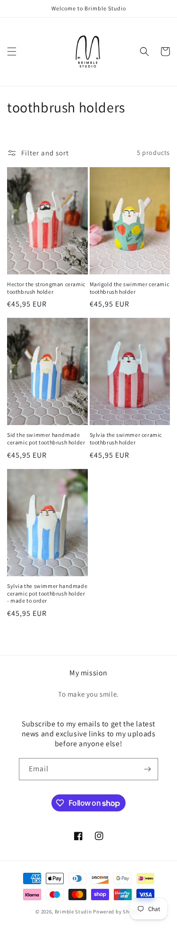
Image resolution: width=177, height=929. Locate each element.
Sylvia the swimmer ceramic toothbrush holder (126, 438)
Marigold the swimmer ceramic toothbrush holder (129, 288)
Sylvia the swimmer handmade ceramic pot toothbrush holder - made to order (47, 593)
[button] (11, 51)
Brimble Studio (73, 911)
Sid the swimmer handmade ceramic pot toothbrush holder (46, 438)
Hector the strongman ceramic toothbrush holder (46, 288)
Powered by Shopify (117, 911)
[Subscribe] (147, 769)
